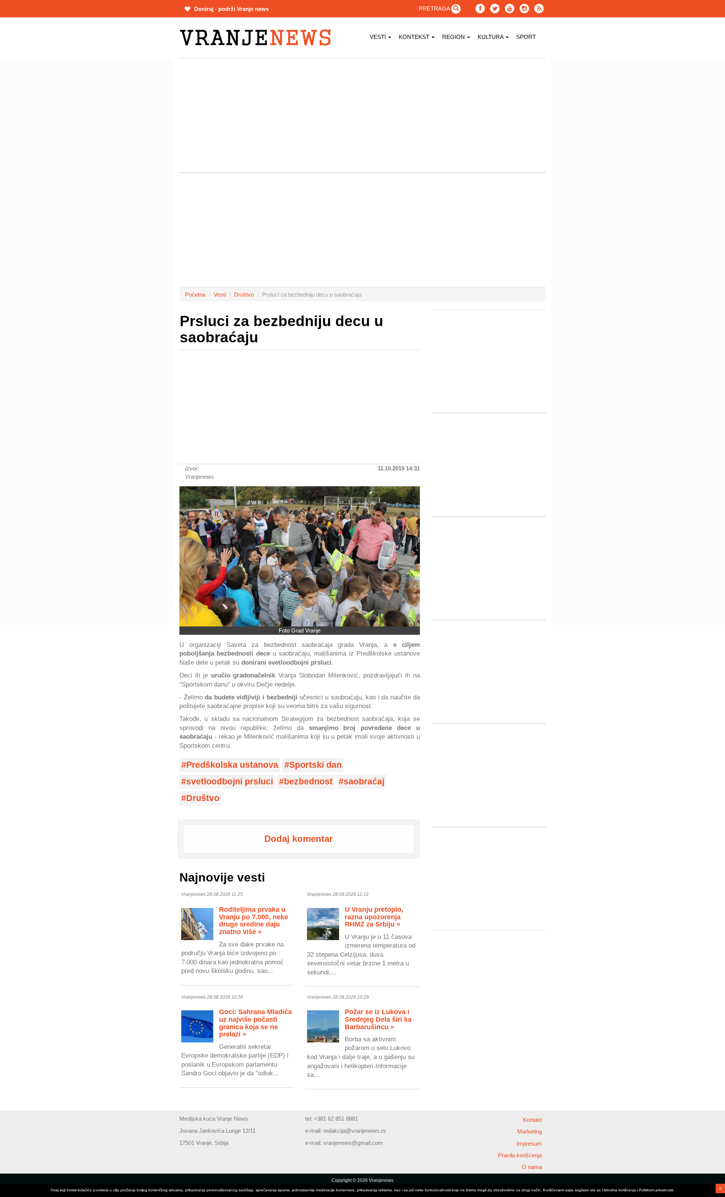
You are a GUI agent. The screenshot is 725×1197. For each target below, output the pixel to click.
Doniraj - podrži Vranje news (231, 9)
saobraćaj (364, 781)
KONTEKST (415, 37)
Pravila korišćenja (520, 1155)
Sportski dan (315, 765)
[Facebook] (480, 8)
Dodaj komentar (298, 839)
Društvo (244, 294)
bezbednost (308, 781)
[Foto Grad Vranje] (299, 556)
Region (454, 37)
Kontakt (532, 1120)
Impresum (529, 1143)
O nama (532, 1167)
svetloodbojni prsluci (229, 781)
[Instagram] (524, 8)
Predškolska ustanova (232, 765)
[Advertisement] (143, 172)
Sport (526, 37)
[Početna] (258, 37)
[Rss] (539, 8)
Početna (195, 294)
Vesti (378, 37)
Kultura (491, 37)
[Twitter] (495, 8)
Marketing (529, 1131)
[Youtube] (509, 8)
